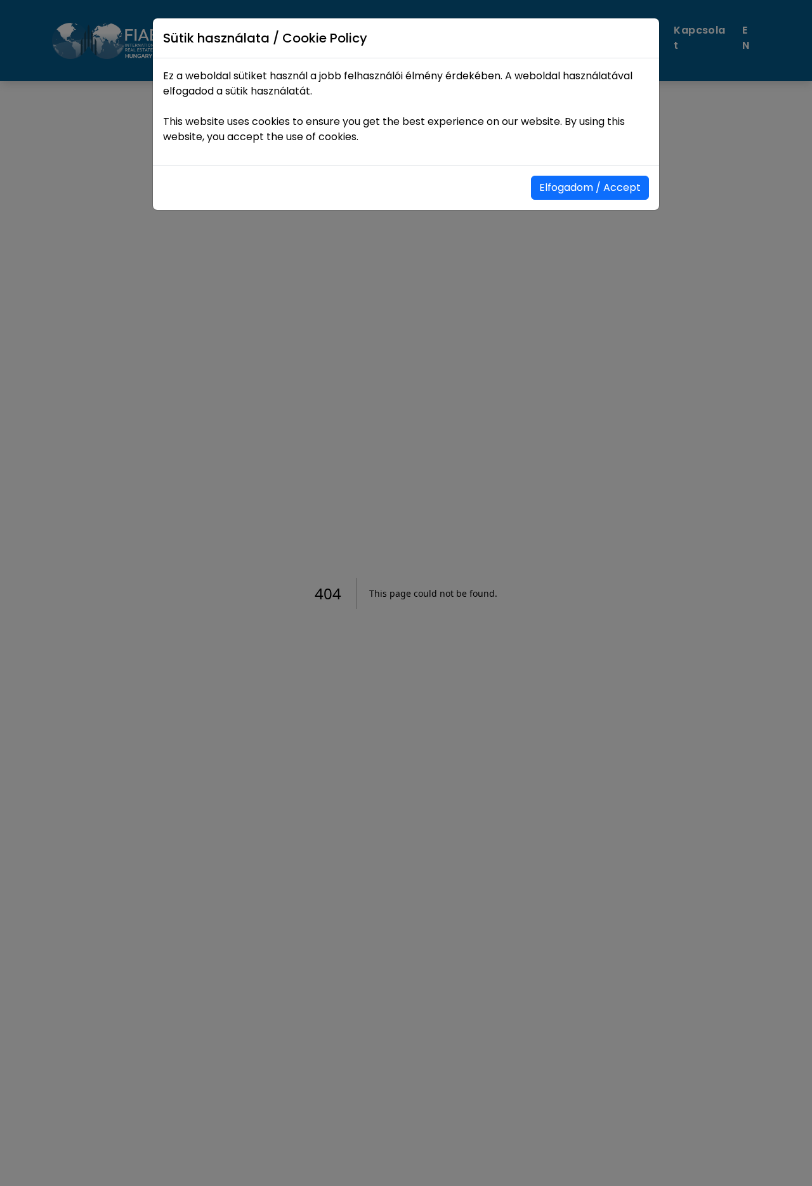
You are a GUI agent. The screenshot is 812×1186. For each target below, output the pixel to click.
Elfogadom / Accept (590, 187)
